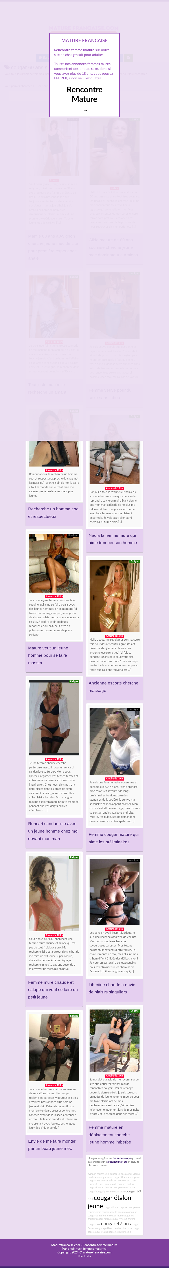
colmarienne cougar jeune (109, 1215)
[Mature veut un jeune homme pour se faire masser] (54, 564)
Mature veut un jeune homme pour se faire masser (48, 655)
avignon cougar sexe (98, 1174)
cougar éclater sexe (111, 1180)
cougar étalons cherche (100, 1187)
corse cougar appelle (106, 1212)
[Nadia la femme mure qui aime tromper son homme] (115, 451)
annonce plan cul (117, 1162)
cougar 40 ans (103, 1219)
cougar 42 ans (129, 1180)
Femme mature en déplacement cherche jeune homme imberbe (110, 1134)
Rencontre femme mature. (100, 1245)
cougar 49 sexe (119, 1219)
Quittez (85, 111)
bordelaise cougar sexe (100, 1177)
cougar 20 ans (132, 1174)
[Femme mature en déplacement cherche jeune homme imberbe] (115, 1042)
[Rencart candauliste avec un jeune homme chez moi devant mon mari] (54, 719)
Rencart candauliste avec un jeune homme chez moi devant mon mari (53, 831)
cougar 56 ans (117, 1174)
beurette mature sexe (119, 1232)
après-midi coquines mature (119, 1184)
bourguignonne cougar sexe (110, 1191)
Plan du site (84, 1256)
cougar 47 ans (116, 1223)
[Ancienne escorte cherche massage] (115, 597)
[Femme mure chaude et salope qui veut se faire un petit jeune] (54, 894)
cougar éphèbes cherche (108, 1228)
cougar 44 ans (111, 1207)
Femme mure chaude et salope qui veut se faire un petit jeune (53, 989)
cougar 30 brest (96, 1184)
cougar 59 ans (120, 1177)
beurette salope (122, 1158)
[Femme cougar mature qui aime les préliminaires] (115, 742)
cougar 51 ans (100, 1232)
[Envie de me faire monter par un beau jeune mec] (54, 1049)
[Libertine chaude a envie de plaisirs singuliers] (115, 893)
